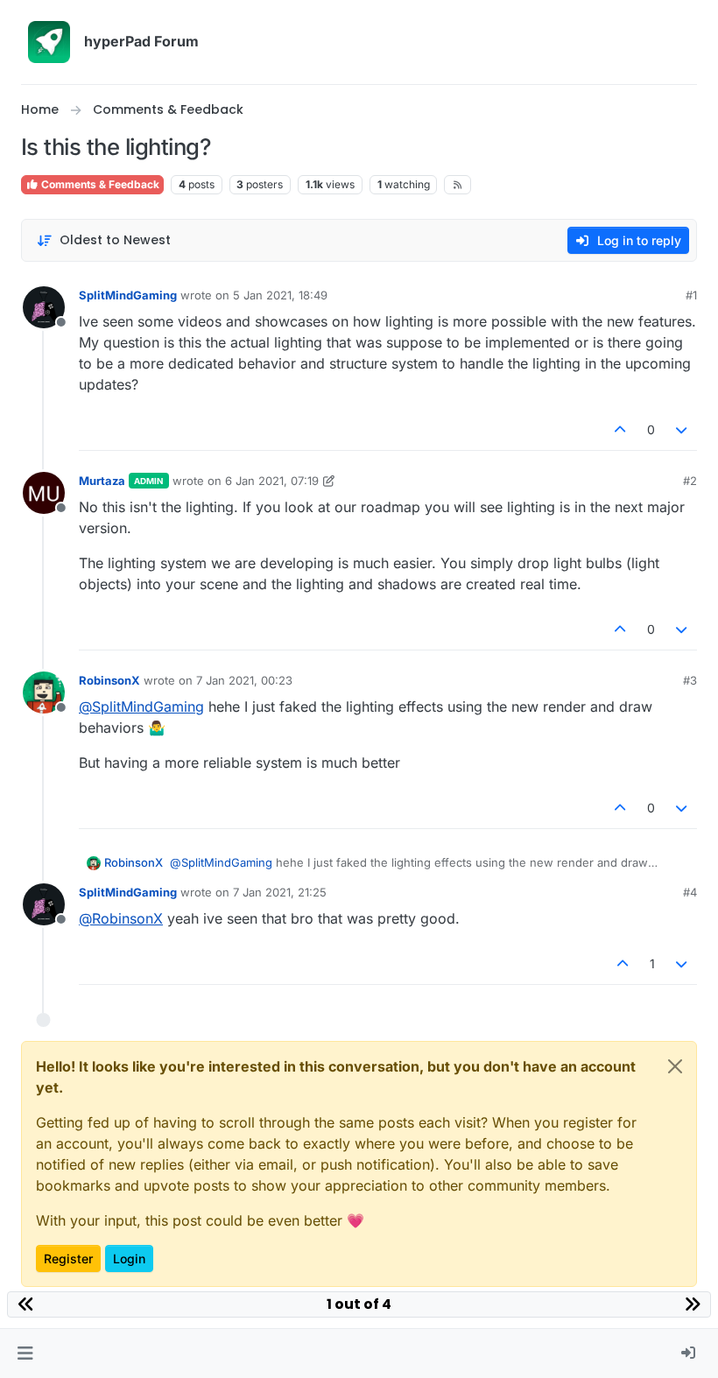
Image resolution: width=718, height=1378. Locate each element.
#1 (691, 295)
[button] (25, 1353)
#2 (690, 481)
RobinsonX (109, 680)
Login (129, 1258)
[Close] (675, 1066)
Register (68, 1258)
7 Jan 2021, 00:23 (244, 680)
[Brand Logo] (49, 42)
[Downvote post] (682, 429)
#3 (690, 680)
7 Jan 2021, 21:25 (280, 892)
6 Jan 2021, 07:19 (272, 481)
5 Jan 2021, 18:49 (280, 295)
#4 (690, 892)
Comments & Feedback (99, 184)
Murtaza (102, 481)
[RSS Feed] (457, 184)
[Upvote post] (620, 429)
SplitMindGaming (128, 295)
